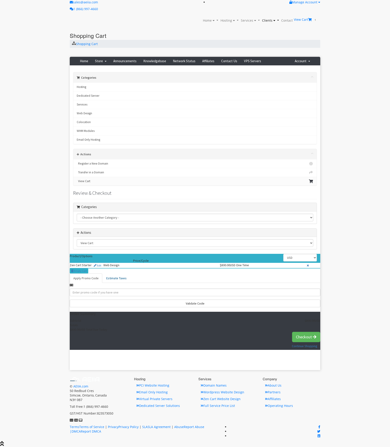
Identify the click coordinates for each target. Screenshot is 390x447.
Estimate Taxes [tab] (116, 278)
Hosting (226, 20)
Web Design (84, 113)
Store (99, 61)
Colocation (84, 122)
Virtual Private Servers (155, 399)
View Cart (83, 181)
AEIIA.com (80, 386)
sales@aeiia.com (85, 2)
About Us (274, 385)
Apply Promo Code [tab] (86, 278)
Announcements (125, 61)
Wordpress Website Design (223, 392)
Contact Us (229, 61)
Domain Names (215, 385)
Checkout (304, 336)
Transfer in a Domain (90, 172)
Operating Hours (280, 405)
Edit (98, 265)
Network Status (184, 61)
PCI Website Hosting (154, 385)
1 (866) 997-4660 (85, 9)
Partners (274, 392)
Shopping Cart (87, 44)
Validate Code (195, 303)
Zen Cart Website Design (222, 399)
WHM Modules (86, 131)
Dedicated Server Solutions (159, 405)
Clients (267, 20)
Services (247, 20)
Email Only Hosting (88, 140)
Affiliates (208, 61)
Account (301, 61)
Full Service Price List (219, 405)
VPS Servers (252, 61)
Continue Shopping (304, 346)
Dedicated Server (88, 96)
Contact (287, 20)
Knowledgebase (154, 61)
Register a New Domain (92, 163)
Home (207, 20)
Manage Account (305, 2)
